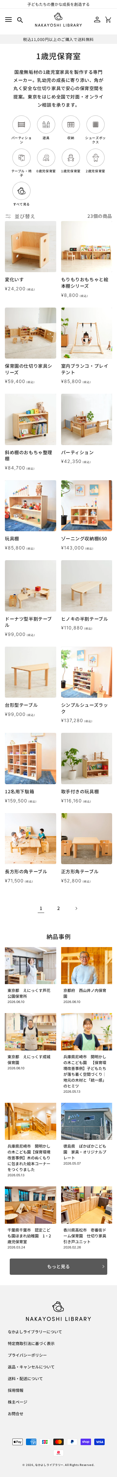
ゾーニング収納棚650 (84, 538)
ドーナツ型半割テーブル (28, 622)
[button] (8, 19)
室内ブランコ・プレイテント (85, 369)
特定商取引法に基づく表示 (31, 1343)
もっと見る (58, 1266)
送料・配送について (25, 1379)
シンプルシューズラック (84, 708)
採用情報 (15, 1390)
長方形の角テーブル (26, 871)
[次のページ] (76, 908)
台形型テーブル (21, 705)
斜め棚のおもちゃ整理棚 (28, 455)
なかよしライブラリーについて (35, 1332)
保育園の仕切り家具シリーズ (28, 369)
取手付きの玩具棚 (80, 791)
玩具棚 (12, 538)
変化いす (14, 279)
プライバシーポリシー (27, 1355)
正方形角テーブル (80, 871)
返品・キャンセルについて (31, 1367)
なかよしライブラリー (49, 1465)
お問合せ (15, 1414)
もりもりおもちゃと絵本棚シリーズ (85, 282)
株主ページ (17, 1402)
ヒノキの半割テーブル (84, 619)
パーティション (77, 452)
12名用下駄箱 (19, 791)
